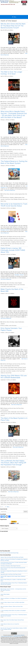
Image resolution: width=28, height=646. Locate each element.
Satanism (9, 63)
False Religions (11, 60)
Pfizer (7, 156)
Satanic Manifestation (19, 321)
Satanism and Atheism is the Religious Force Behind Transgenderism (14, 598)
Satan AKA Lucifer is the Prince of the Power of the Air (11, 574)
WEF (2, 69)
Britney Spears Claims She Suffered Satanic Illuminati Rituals (12, 619)
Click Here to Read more (9, 190)
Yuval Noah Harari (18, 69)
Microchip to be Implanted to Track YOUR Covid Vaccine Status (14, 205)
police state (3, 371)
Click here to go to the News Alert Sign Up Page (9, 552)
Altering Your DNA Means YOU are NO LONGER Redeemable (14, 376)
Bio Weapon (6, 153)
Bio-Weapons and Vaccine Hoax (14, 149)
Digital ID (11, 105)
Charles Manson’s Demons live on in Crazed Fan (10, 624)
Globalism (12, 197)
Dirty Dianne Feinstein (13, 367)
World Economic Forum (8, 69)
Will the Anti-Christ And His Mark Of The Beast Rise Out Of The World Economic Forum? (13, 26)
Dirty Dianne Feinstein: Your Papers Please (11, 329)
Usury (5, 201)
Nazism (24, 369)
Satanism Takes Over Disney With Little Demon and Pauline (12, 557)
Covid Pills (15, 497)
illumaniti (20, 199)
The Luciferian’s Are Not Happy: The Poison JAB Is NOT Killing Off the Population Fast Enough (13, 463)
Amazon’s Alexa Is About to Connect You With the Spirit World (12, 602)
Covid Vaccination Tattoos (7, 240)
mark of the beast (4, 67)
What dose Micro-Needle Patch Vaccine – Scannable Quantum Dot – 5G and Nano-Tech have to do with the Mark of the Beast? (14, 114)
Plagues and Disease (8, 151)
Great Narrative (10, 65)
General (3, 495)
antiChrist (4, 65)
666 (3, 105)
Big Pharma (4, 497)
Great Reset (16, 65)
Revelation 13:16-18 (5, 230)
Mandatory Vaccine (5, 155)
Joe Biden (6, 325)
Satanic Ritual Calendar (5, 594)
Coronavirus (10, 452)
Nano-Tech (3, 156)
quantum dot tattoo (13, 156)
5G (2, 153)
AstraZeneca (5, 411)
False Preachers (4, 60)
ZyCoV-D (3, 415)
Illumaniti (12, 194)
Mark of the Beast (11, 62)
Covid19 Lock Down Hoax (10, 498)
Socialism (14, 371)
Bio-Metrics (4, 452)
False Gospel (24, 58)
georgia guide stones (5, 500)
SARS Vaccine (21, 502)
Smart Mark (23, 67)
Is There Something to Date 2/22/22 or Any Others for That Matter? (13, 610)
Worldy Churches (22, 63)
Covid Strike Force (22, 497)
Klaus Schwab (22, 65)
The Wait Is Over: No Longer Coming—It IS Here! (11, 73)
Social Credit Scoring (10, 286)
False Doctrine (18, 58)
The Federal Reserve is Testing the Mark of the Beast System (14, 162)
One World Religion (19, 62)
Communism (5, 367)
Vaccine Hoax (11, 158)
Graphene (16, 153)
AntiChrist (4, 58)
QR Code (10, 413)
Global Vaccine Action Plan (19, 454)
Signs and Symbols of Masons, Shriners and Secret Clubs (12, 606)
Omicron (2, 245)
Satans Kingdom (14, 63)
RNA (14, 413)
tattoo (10, 457)
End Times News (10, 58)
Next (8, 506)
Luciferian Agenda (19, 60)
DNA (9, 411)
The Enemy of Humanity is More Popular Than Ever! (10, 565)
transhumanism (4, 158)
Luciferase (21, 153)
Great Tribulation (4, 106)
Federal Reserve (5, 197)
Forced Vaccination (6, 241)
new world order (17, 67)
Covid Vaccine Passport (19, 240)
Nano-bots (24, 155)
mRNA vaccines (4, 413)
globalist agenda (18, 197)
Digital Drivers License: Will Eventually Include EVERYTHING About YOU (13, 250)
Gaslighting (13, 241)
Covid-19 (2, 454)
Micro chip (11, 67)
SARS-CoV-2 (3, 504)
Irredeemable (13, 411)
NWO (24, 106)
